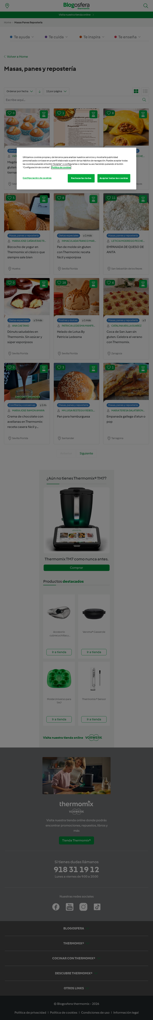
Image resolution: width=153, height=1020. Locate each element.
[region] (76, 169)
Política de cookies (61, 167)
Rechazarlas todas (81, 178)
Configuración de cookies (37, 178)
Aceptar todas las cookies (114, 178)
